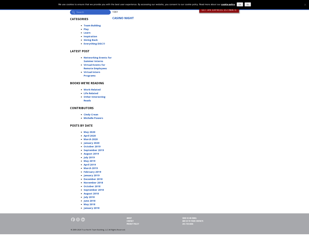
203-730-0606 (187, 224)
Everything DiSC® (94, 43)
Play (86, 29)
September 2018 (94, 189)
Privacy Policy (133, 224)
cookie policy (228, 4)
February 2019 (92, 171)
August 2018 (91, 193)
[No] (305, 4)
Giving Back (91, 39)
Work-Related (92, 89)
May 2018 (89, 204)
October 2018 (92, 186)
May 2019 (89, 160)
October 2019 (92, 146)
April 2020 (90, 135)
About (129, 218)
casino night (123, 18)
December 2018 (93, 179)
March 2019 (91, 168)
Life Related (91, 93)
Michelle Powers (93, 118)
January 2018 (91, 208)
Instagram (78, 219)
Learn (87, 32)
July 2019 (89, 157)
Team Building (92, 25)
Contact (130, 221)
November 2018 (93, 182)
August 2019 (91, 153)
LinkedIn (83, 219)
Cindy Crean (91, 114)
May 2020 (89, 132)
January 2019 (91, 175)
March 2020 (91, 139)
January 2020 (91, 142)
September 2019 (94, 150)
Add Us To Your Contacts (192, 221)
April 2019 (90, 164)
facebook (73, 219)
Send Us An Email (189, 218)
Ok (240, 4)
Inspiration (90, 36)
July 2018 (89, 197)
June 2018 (89, 200)
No (248, 4)
